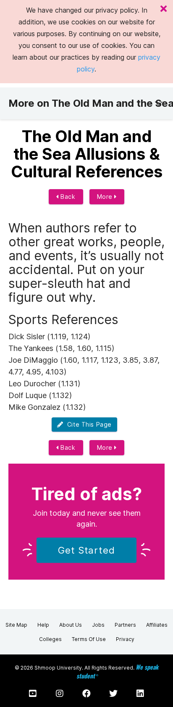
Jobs (98, 625)
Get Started (86, 550)
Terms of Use (89, 639)
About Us (70, 625)
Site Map (16, 625)
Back (67, 196)
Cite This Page (87, 424)
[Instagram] (60, 694)
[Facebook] (86, 694)
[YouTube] (33, 694)
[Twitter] (113, 694)
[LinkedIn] (140, 694)
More (106, 196)
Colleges (50, 639)
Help (43, 625)
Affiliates (157, 625)
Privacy (125, 639)
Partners (125, 625)
